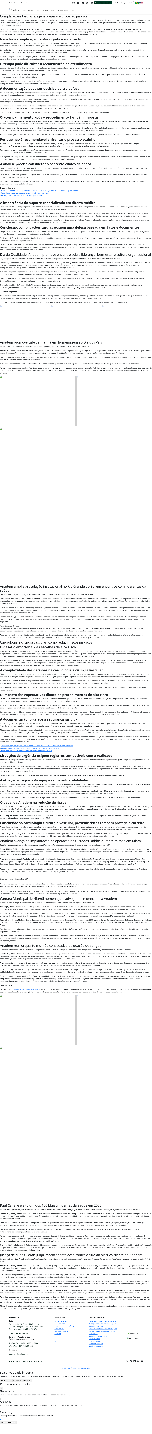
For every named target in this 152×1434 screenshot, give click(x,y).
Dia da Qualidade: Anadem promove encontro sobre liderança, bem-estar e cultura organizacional (39, 190)
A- (9, 3)
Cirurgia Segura (95, 1341)
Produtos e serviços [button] (45, 10)
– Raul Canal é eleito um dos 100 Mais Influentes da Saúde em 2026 (26, 751)
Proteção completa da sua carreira (102, 1321)
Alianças (57, 1334)
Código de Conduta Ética (64, 1326)
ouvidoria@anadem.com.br (19, 1354)
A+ (12, 3)
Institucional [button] (27, 10)
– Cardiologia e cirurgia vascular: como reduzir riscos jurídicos (24, 193)
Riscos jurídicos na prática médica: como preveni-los (21, 195)
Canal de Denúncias (21, 3)
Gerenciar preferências (22, 1381)
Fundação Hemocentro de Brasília (27, 989)
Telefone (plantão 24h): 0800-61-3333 (23, 1343)
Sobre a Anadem (60, 1321)
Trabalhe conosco (61, 1331)
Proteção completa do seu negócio (102, 1324)
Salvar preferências (8, 1422)
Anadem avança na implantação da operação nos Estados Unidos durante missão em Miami (37, 746)
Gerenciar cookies (84, 1368)
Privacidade (59, 1329)
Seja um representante (103, 3)
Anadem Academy (96, 1346)
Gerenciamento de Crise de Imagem (103, 1329)
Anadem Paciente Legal (98, 1336)
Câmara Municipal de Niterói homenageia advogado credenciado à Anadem (30, 748)
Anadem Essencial (96, 1326)
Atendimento (63, 10)
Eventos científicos (96, 1344)
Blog (74, 10)
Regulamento (59, 1324)
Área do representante (125, 3)
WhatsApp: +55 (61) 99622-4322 (21, 1346)
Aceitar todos (6, 1381)
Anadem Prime (94, 1339)
